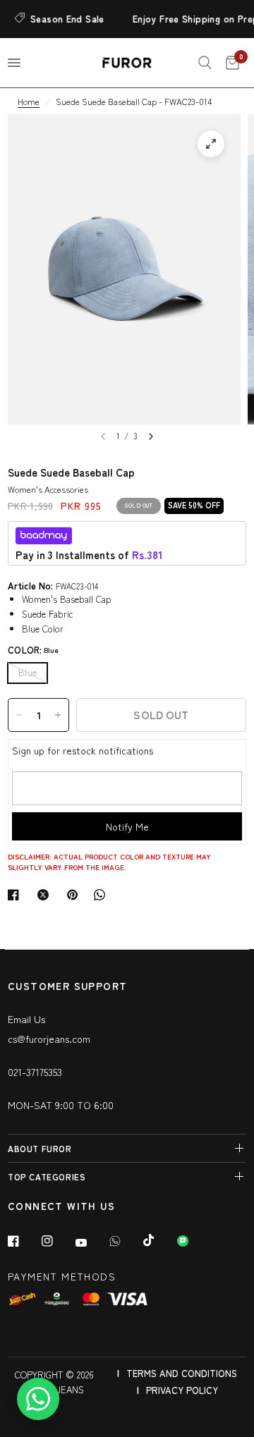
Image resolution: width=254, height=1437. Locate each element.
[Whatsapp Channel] (192, 1240)
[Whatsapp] (124, 1240)
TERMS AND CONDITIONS (181, 1373)
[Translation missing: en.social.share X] (45, 894)
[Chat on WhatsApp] (38, 1399)
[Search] (205, 62)
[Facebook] (23, 1240)
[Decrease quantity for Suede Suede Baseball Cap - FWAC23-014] (19, 715)
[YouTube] (91, 1243)
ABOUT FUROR (40, 1148)
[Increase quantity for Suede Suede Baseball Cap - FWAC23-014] (57, 715)
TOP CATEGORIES (46, 1176)
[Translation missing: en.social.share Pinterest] (75, 894)
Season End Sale (62, 18)
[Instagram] (57, 1240)
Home (29, 101)
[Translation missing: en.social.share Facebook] (16, 894)
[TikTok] (158, 1240)
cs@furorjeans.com (49, 1039)
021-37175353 (35, 1072)
